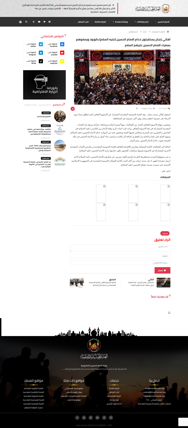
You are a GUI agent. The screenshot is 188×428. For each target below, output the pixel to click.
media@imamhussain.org (154, 396)
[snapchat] (84, 417)
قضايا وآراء (46, 113)
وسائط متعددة (121, 22)
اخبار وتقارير (133, 31)
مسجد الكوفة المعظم (33, 407)
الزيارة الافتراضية (114, 396)
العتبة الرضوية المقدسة (33, 396)
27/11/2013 (163, 108)
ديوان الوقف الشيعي (73, 392)
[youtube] (39, 22)
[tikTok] (77, 417)
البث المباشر (83, 22)
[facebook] (49, 22)
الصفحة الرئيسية (158, 31)
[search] (26, 21)
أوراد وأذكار (114, 400)
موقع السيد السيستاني (74, 388)
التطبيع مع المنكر (44, 116)
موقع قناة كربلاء (74, 400)
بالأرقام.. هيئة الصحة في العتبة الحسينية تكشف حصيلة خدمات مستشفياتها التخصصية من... (39, 131)
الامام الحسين (163, 22)
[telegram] (90, 417)
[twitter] (44, 22)
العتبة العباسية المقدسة (33, 404)
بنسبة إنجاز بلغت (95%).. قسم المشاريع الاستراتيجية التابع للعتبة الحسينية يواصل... (38, 148)
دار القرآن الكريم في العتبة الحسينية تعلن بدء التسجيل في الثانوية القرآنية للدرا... (37, 164)
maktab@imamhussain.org (154, 392)
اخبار (145, 31)
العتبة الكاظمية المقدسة (33, 392)
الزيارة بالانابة (100, 22)
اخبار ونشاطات (142, 22)
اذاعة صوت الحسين (114, 404)
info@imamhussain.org (154, 388)
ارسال (160, 270)
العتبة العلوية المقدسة (33, 388)
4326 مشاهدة (147, 108)
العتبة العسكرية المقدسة (33, 400)
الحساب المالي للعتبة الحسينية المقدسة (154, 404)
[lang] (20, 21)
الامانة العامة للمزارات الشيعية (73, 396)
